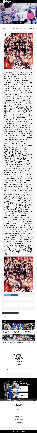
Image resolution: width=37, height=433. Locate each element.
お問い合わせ (31, 428)
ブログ (27, 428)
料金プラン (23, 428)
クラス (20, 428)
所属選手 (16, 428)
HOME (5, 428)
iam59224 (9, 299)
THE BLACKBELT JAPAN (10, 428)
